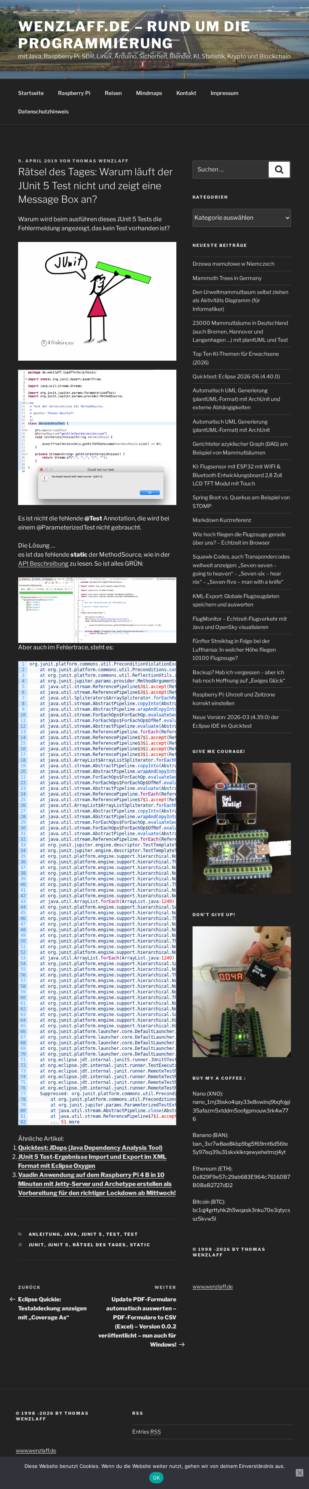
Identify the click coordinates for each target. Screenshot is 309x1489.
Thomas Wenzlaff (100, 161)
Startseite (31, 93)
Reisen (113, 93)
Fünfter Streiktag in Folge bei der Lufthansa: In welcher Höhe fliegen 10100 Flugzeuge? (234, 649)
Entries (146, 1431)
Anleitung (45, 1234)
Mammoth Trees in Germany (227, 278)
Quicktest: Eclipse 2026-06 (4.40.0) (236, 376)
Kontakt (186, 93)
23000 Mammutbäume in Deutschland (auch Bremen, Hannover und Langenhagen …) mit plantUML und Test (240, 331)
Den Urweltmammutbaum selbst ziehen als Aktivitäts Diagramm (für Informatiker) (240, 300)
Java (71, 1234)
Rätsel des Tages (100, 1244)
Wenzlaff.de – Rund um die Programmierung (134, 35)
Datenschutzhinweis (43, 111)
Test (113, 1234)
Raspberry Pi (74, 93)
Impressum (225, 93)
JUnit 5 (92, 1234)
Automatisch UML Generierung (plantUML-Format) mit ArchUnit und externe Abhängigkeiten (236, 398)
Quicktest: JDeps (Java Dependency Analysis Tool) (90, 1147)
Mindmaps (149, 93)
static (140, 1244)
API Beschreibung (43, 563)
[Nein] (299, 1473)
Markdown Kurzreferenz (222, 520)
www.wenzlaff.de (213, 1286)
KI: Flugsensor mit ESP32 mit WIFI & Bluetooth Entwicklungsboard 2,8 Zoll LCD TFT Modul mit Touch (237, 475)
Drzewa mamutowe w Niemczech (233, 263)
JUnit (36, 1244)
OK (156, 1478)
